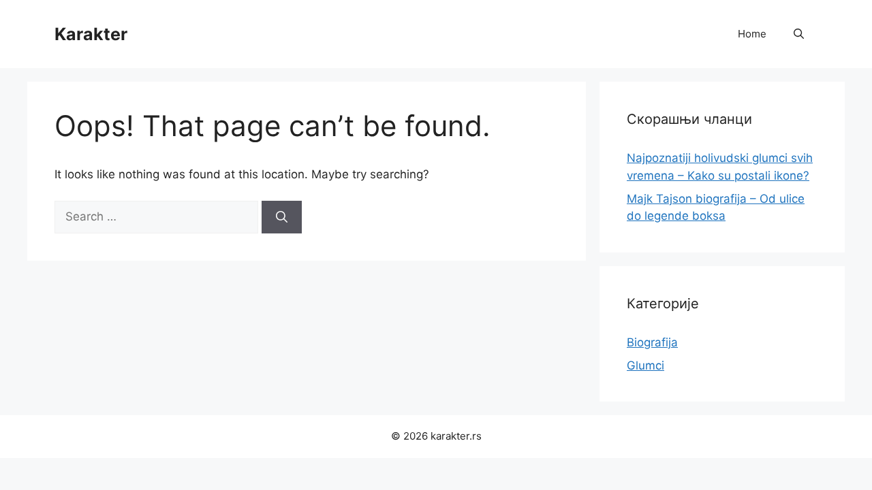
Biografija (652, 342)
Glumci (645, 365)
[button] (799, 34)
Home (752, 33)
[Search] (282, 217)
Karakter (90, 34)
